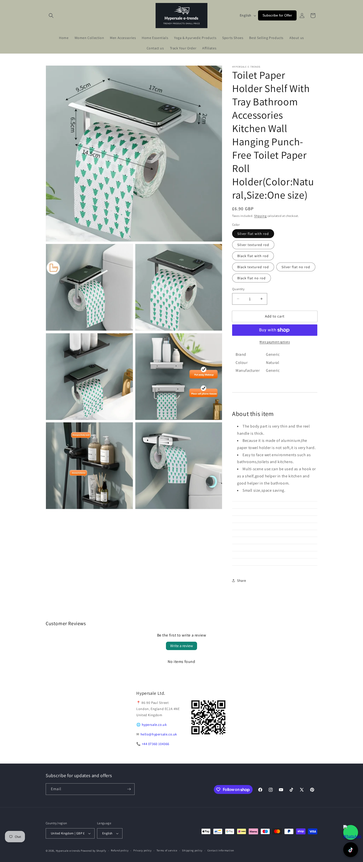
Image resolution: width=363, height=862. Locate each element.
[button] (51, 15)
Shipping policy (192, 850)
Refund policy (119, 850)
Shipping (260, 216)
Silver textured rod (253, 245)
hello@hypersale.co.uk (159, 734)
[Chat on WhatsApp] (350, 832)
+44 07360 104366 (156, 744)
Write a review (181, 645)
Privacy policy (142, 850)
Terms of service (167, 850)
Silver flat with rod (253, 233)
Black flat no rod (251, 278)
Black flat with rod (253, 256)
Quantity (238, 289)
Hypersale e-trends (68, 850)
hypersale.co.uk (154, 724)
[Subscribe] (128, 789)
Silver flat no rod (296, 267)
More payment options (275, 342)
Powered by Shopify (93, 850)
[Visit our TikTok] (350, 849)
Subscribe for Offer (277, 15)
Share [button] (241, 580)
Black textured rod (253, 267)
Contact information (220, 850)
